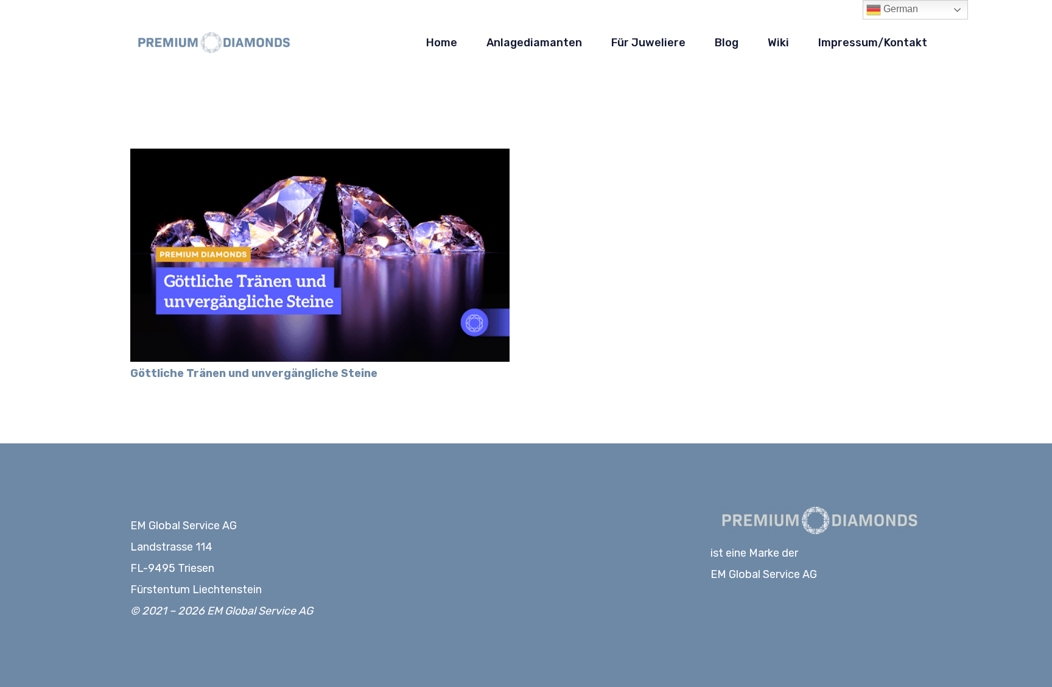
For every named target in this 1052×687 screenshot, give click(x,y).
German (899, 9)
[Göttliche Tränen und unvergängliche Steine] (320, 157)
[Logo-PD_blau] (211, 43)
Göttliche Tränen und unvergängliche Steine (253, 373)
